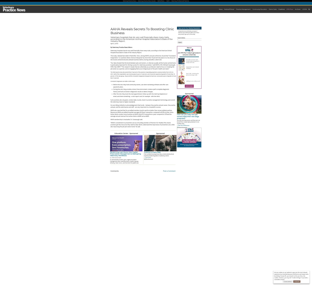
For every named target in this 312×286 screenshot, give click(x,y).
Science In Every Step (152, 152)
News (221, 9)
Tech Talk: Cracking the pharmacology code (192, 74)
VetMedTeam (160, 1)
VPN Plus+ (289, 9)
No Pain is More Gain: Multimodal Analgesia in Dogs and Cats (192, 61)
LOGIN (304, 9)
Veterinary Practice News (129, 1)
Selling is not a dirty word (193, 81)
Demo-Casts (273, 9)
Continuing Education (260, 9)
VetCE (167, 1)
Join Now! (189, 86)
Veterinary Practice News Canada (147, 1)
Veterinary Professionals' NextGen (180, 1)
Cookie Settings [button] (288, 281)
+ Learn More (147, 157)
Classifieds (281, 9)
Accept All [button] (297, 281)
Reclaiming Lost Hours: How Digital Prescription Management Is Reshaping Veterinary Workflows (125, 153)
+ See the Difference (183, 125)
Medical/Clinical (229, 9)
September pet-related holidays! (192, 67)
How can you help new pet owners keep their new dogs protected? (188, 116)
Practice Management (243, 9)
